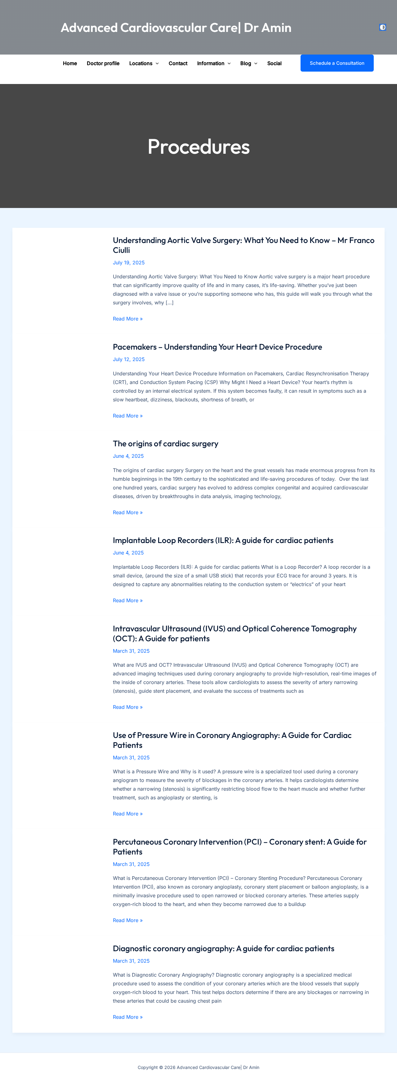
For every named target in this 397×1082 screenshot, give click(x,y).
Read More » (128, 319)
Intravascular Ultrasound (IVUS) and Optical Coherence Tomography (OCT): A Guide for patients (235, 633)
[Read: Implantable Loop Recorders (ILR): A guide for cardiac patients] (58, 571)
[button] (156, 63)
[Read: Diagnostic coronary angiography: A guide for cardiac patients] (58, 984)
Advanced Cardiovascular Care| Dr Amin (176, 27)
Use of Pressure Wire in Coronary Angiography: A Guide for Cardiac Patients (232, 740)
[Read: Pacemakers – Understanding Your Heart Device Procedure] (58, 382)
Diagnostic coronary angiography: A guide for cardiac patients (223, 948)
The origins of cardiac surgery (165, 443)
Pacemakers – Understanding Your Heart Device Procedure (217, 347)
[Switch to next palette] (382, 27)
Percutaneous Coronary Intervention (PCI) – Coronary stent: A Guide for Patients (240, 847)
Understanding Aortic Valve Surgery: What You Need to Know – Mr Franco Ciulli (244, 245)
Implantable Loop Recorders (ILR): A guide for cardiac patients (223, 540)
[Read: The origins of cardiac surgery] (58, 479)
